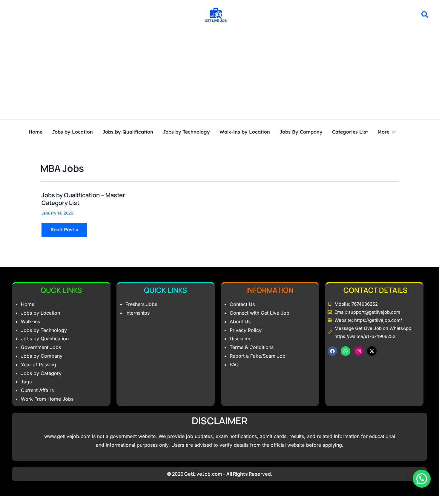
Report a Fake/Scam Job (257, 356)
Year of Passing (38, 365)
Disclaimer (241, 339)
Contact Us (242, 304)
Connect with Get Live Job (259, 313)
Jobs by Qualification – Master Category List (83, 199)
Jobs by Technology (186, 132)
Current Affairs (37, 390)
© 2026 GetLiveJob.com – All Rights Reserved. (219, 474)
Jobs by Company (41, 356)
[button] (425, 15)
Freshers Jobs (141, 304)
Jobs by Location (72, 132)
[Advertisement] (219, 75)
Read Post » (65, 227)
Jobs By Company (301, 132)
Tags (26, 382)
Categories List (350, 132)
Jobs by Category (41, 373)
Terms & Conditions (252, 347)
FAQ (234, 365)
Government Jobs (41, 347)
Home (35, 132)
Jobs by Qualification (127, 132)
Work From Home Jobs (47, 399)
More (383, 132)
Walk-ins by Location (245, 132)
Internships (137, 313)
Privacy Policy (246, 330)
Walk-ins (30, 321)
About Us (240, 321)
